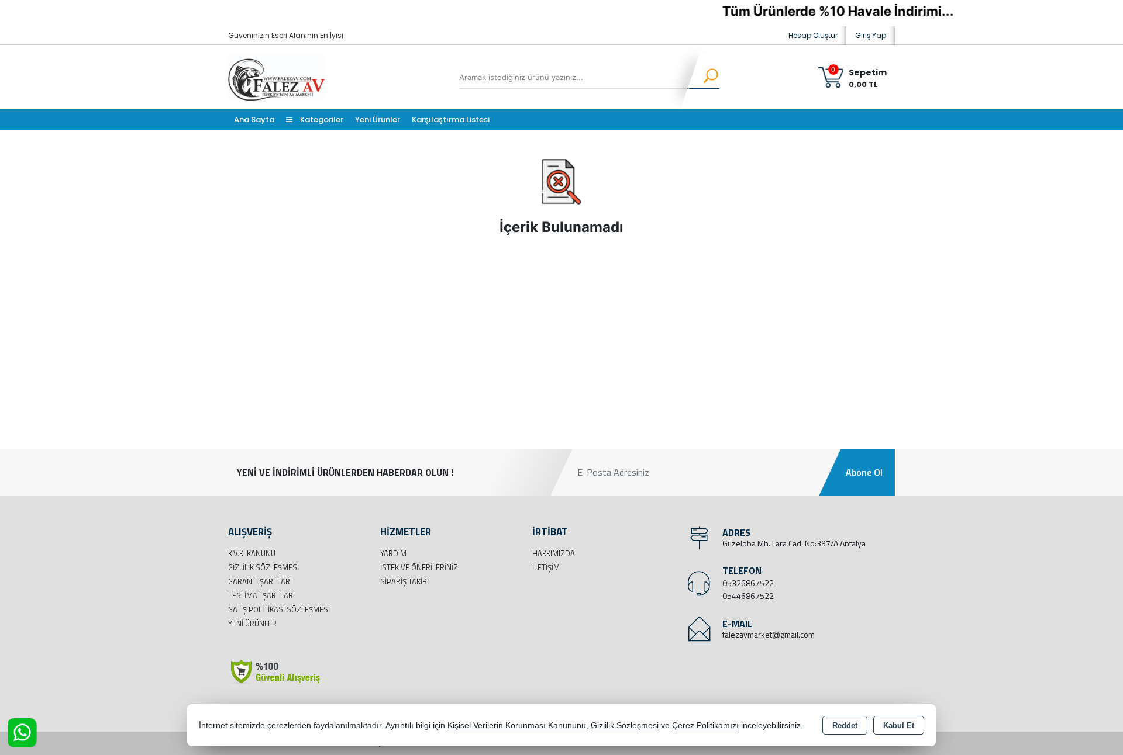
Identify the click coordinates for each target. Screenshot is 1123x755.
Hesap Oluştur (813, 35)
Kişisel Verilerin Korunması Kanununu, (517, 725)
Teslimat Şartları (261, 595)
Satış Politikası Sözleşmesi (279, 609)
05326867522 (748, 583)
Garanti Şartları (260, 581)
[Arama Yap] (703, 77)
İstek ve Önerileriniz (419, 567)
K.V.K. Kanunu (251, 553)
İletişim (546, 567)
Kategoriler (320, 119)
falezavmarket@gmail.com (768, 634)
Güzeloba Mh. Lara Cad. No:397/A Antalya (794, 543)
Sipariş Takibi (404, 581)
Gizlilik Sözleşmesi (263, 567)
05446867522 (748, 596)
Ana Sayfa (254, 119)
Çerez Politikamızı (705, 725)
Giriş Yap (870, 35)
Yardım (393, 553)
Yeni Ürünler (252, 623)
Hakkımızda (553, 553)
